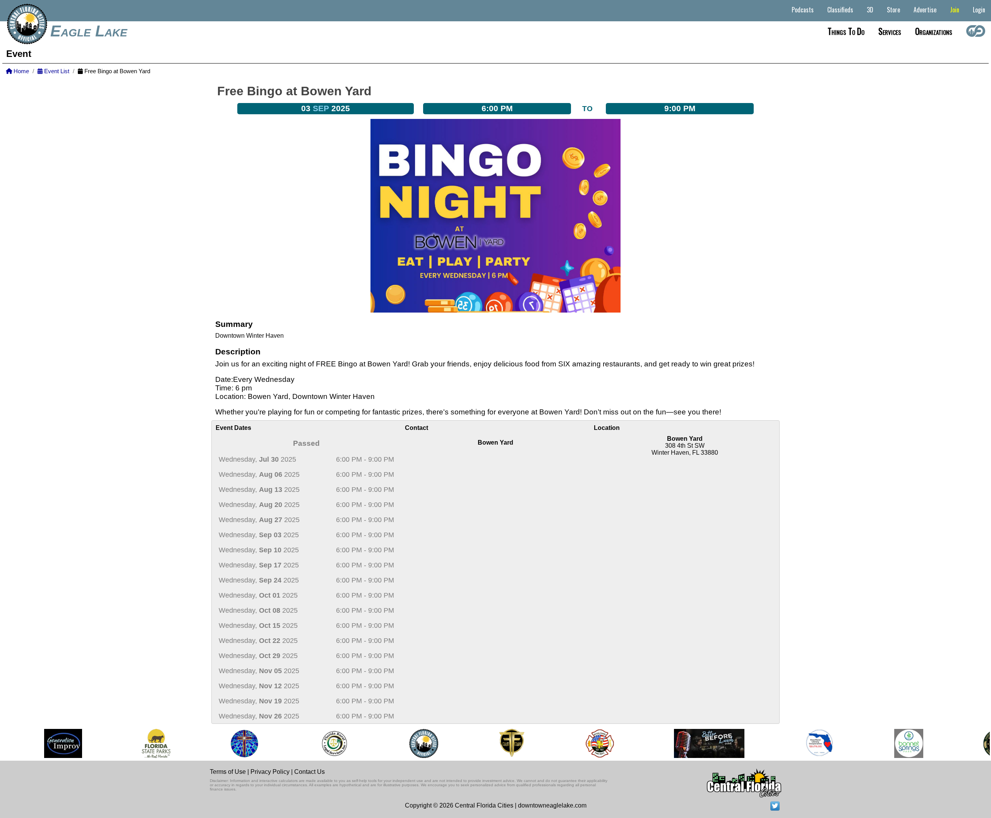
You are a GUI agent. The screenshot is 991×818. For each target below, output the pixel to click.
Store (893, 9)
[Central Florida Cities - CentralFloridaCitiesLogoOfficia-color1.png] (412, 743)
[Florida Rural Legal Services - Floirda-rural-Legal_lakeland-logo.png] (323, 743)
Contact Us (309, 771)
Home (20, 71)
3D (870, 9)
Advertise (925, 9)
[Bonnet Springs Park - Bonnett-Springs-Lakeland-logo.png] (898, 743)
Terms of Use (228, 771)
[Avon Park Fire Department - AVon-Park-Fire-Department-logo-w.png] (589, 743)
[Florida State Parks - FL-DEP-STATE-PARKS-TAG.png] (145, 743)
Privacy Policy (270, 771)
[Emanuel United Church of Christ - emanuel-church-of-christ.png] (233, 743)
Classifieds (840, 9)
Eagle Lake (88, 31)
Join (954, 9)
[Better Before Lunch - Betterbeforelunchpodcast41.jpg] (698, 743)
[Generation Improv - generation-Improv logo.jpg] (52, 743)
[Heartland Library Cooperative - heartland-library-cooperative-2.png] (809, 743)
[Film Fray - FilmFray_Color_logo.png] (500, 743)
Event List (56, 71)
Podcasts (803, 9)
